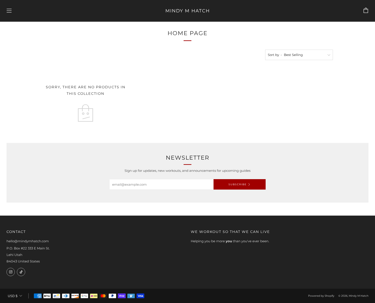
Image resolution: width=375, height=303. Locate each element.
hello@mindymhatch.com (28, 241)
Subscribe (238, 184)
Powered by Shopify (321, 295)
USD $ (12, 296)
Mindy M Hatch (187, 10)
